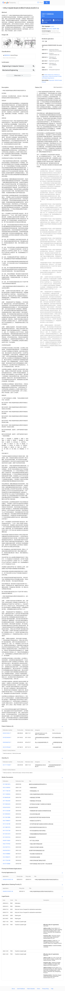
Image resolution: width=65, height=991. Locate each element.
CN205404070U (7, 742)
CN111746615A (6, 790)
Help (52, 988)
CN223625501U (6, 850)
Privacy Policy (45, 988)
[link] (10, 55)
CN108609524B (6, 797)
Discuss (44, 82)
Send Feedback (21, 988)
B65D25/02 (7, 55)
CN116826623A (6, 804)
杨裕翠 (54, 28)
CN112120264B (6, 810)
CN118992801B (6, 814)
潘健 (58, 28)
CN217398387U (6, 820)
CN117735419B (6, 860)
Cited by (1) (57, 74)
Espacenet (51, 80)
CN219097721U (6, 847)
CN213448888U (6, 853)
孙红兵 (50, 28)
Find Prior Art (58, 20)
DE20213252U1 (6, 733)
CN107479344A (7, 747)
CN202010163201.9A (8, 879)
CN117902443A (6, 800)
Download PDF (47, 20)
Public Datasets (31, 988)
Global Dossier (58, 80)
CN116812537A (6, 833)
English (52, 26)
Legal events (45, 76)
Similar (45, 22)
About (13, 988)
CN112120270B (6, 824)
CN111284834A (6, 794)
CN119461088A (6, 817)
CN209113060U (6, 840)
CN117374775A (6, 830)
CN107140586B (6, 863)
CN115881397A (6, 827)
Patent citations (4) (48, 74)
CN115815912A (6, 837)
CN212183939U (6, 787)
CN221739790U (6, 843)
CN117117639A (7, 765)
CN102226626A (7, 737)
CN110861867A (6, 784)
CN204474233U (6, 807)
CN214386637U (6, 857)
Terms (38, 988)
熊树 (47, 28)
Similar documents (53, 76)
